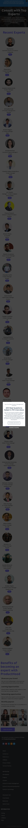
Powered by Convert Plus (14, 427)
